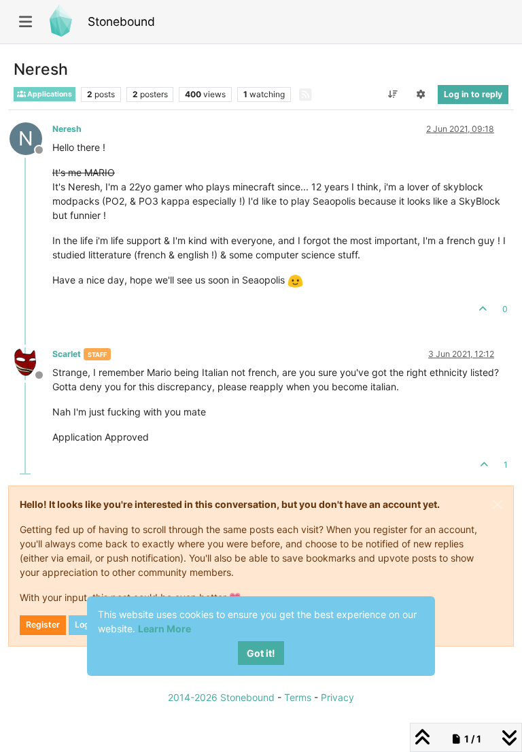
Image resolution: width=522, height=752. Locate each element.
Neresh (67, 129)
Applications (49, 94)
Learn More (164, 628)
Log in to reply (473, 94)
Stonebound (121, 21)
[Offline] (31, 363)
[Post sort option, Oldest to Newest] (392, 94)
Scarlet (66, 354)
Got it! (261, 653)
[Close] (497, 504)
